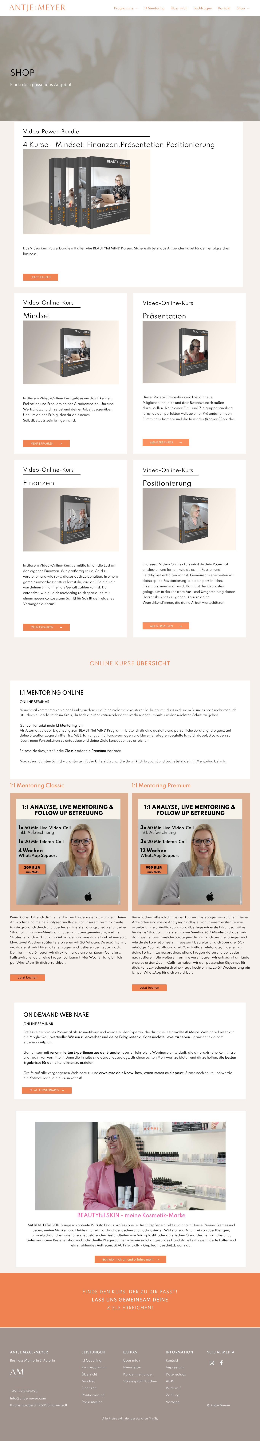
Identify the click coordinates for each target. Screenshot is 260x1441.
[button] (135, 8)
